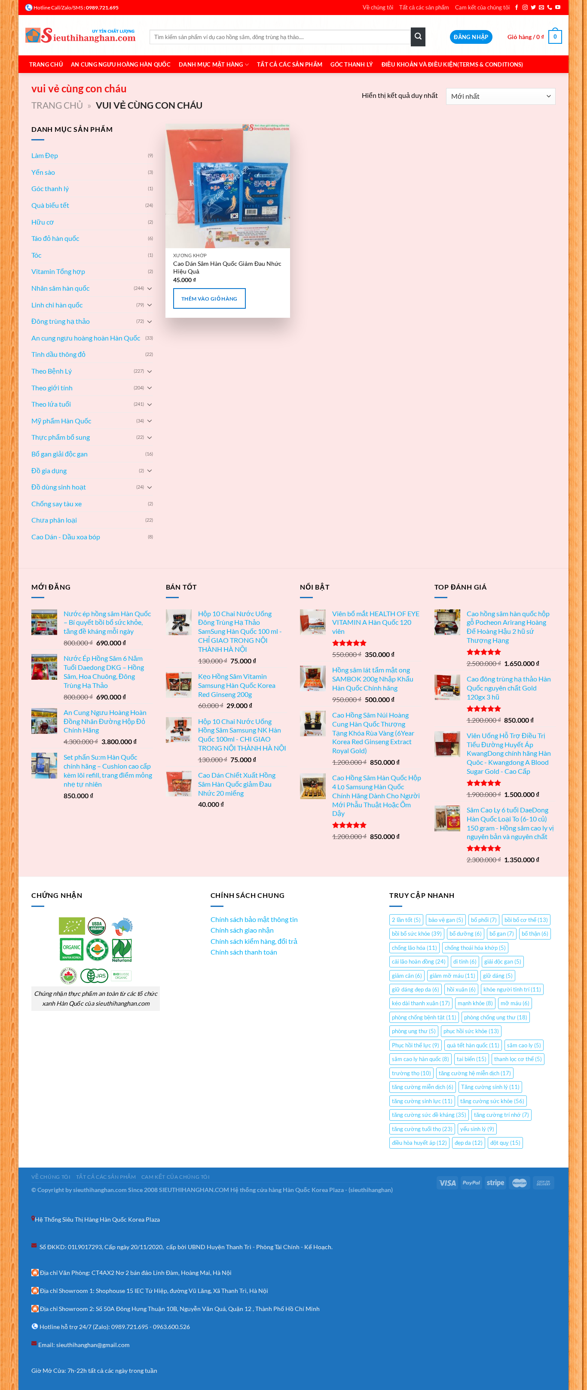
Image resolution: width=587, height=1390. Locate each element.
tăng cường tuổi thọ (422, 1128)
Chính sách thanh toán (244, 952)
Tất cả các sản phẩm (424, 7)
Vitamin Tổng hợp (58, 271)
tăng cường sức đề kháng (429, 1114)
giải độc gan (502, 961)
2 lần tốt (406, 919)
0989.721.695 (129, 1326)
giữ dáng (498, 975)
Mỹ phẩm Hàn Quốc (61, 421)
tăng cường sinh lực (422, 1101)
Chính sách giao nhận (242, 930)
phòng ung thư (414, 1031)
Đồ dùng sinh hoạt (58, 487)
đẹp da (469, 1142)
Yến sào (43, 172)
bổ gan (501, 933)
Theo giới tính (52, 387)
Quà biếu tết (50, 205)
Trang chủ (46, 64)
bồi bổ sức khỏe (417, 933)
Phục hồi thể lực (415, 1045)
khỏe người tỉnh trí (512, 989)
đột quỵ (505, 1142)
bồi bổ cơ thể (526, 919)
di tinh (465, 961)
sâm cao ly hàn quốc (420, 1058)
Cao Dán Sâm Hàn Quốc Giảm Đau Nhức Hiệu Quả (227, 267)
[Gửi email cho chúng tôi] (541, 8)
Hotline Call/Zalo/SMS (58, 7)
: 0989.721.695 (101, 7)
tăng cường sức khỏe (492, 1101)
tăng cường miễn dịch (422, 1086)
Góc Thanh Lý (351, 64)
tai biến (471, 1058)
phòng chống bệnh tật (424, 1017)
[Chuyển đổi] (149, 288)
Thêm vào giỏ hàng (209, 298)
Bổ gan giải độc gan (59, 454)
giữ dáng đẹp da (415, 989)
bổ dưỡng (465, 933)
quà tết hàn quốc (473, 1045)
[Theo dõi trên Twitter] (533, 8)
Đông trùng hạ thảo (60, 321)
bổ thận (535, 933)
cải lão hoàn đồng (419, 961)
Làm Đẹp (44, 155)
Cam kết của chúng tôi (482, 7)
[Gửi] (418, 36)
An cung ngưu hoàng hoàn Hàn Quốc (85, 338)
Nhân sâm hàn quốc (60, 288)
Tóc (36, 255)
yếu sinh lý (477, 1128)
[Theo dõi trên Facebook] (516, 8)
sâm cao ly (524, 1045)
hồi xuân (461, 989)
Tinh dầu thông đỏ (58, 354)
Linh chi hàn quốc (57, 305)
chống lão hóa (414, 947)
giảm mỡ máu (452, 975)
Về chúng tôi (378, 7)
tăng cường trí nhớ (501, 1114)
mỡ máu (515, 1003)
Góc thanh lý (50, 188)
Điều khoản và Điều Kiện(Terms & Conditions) (452, 64)
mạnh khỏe (475, 1003)
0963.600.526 (171, 1326)
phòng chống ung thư (495, 1017)
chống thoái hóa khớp (475, 947)
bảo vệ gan (445, 919)
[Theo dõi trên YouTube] (557, 8)
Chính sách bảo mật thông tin (254, 919)
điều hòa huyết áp (419, 1142)
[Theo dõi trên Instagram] (525, 8)
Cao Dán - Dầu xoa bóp (65, 536)
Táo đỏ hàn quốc (55, 238)
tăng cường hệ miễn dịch (475, 1073)
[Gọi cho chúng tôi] (549, 8)
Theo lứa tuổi (51, 404)
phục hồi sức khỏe (471, 1031)
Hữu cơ (42, 222)
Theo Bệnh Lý (51, 371)
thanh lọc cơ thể (518, 1058)
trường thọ (411, 1073)
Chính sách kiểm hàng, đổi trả (254, 941)
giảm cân (407, 975)
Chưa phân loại (54, 520)
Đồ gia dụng (49, 470)
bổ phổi (484, 919)
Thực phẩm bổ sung (60, 437)
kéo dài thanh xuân (421, 1003)
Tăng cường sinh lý (490, 1086)
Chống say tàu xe (56, 503)
